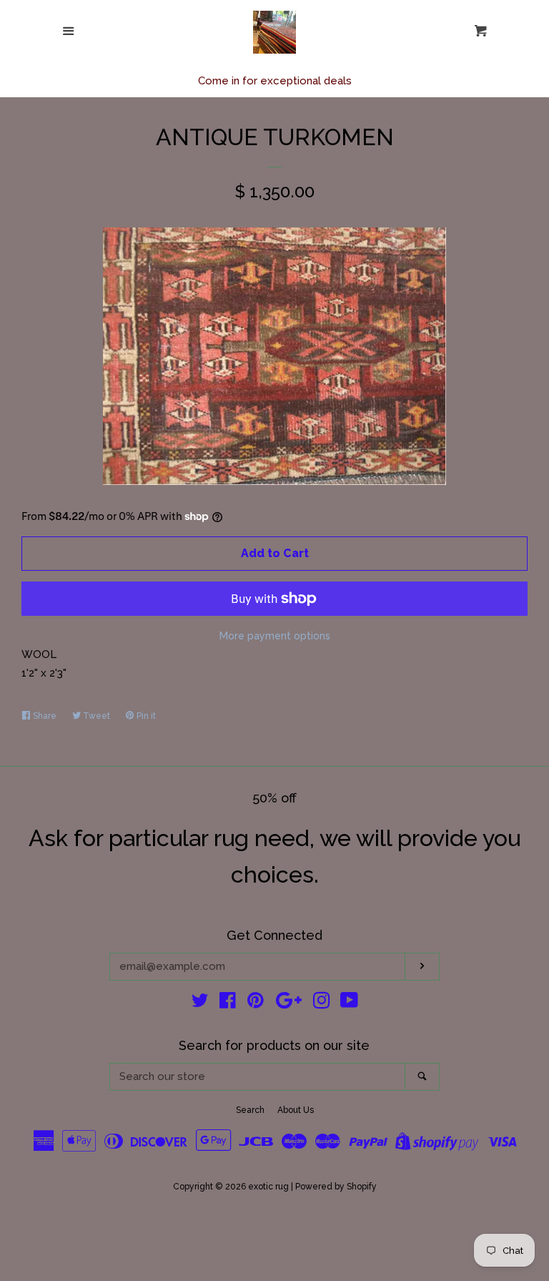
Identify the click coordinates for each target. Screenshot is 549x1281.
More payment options (274, 636)
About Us (295, 1110)
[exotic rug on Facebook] (228, 1003)
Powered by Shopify (336, 1187)
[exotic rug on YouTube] (349, 1003)
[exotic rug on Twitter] (200, 1003)
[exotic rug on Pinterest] (255, 1003)
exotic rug (268, 1187)
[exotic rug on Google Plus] (288, 1003)
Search (250, 1110)
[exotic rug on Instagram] (321, 1003)
